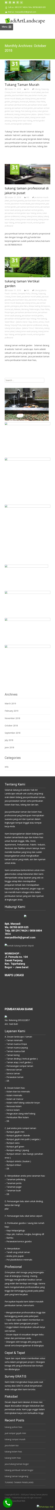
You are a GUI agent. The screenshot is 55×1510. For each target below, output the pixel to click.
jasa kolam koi (11, 1445)
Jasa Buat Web (19, 1501)
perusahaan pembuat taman (16, 105)
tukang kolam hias (13, 1451)
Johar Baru (24, 306)
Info (27, 89)
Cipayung (44, 89)
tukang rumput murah (15, 1439)
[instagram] (10, 3)
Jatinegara (15, 101)
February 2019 (11, 710)
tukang (16, 114)
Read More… (11, 151)
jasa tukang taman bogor (17, 1464)
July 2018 (9, 740)
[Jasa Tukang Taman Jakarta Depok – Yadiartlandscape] (23, 20)
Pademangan (34, 309)
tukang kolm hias (13, 1457)
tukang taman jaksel (21, 117)
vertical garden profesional (21, 124)
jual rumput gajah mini (15, 1433)
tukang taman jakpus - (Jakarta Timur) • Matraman (24, 328)
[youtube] (13, 3)
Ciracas (7, 92)
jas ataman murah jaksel (31, 92)
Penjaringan (9, 312)
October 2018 (11, 725)
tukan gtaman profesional (32, 325)
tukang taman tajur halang (22, 120)
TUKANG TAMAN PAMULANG (19, 1482)
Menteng (24, 309)
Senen (35, 322)
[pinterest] (17, 3)
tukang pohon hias (13, 1427)
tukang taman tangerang (16, 1476)
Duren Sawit (16, 92)
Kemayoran (45, 306)
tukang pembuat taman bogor (19, 1470)
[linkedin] (21, 3)
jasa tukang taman (29, 98)
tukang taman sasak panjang (26, 219)
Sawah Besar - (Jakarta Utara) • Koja (18, 322)
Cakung (37, 89)
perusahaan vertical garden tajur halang (20, 213)
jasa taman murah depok (20, 203)
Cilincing (34, 293)
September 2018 (12, 732)
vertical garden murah (23, 222)
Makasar (32, 101)
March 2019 (10, 703)
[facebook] (6, 3)
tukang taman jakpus (35, 216)
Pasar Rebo (41, 101)
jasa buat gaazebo (17, 200)
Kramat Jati (24, 101)
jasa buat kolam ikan (20, 95)
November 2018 (12, 718)
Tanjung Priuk (15, 325)
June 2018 (9, 747)
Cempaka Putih (24, 293)
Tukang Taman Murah (22, 84)
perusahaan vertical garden (22, 108)
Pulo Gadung (26, 111)
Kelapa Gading (34, 306)
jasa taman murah (36, 95)
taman (34, 111)
